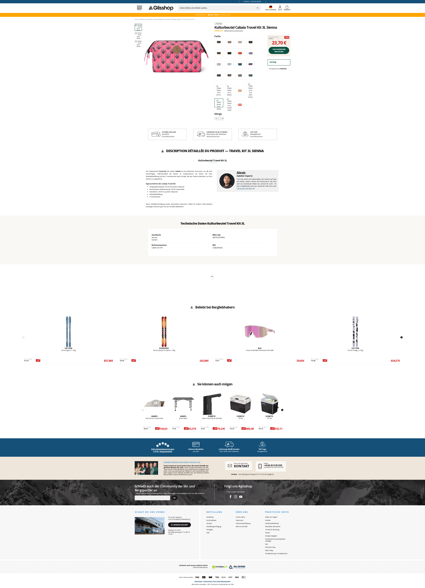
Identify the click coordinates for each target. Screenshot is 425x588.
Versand (209, 523)
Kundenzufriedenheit (272, 523)
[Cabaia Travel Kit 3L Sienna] (177, 58)
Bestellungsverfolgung (213, 526)
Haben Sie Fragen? (271, 517)
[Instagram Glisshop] (235, 497)
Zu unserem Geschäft (179, 525)
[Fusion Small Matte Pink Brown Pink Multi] (259, 331)
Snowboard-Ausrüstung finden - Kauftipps (275, 540)
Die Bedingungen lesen (213, 136)
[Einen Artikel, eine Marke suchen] (257, 8)
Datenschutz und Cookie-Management (217, 581)
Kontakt (267, 520)
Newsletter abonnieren (272, 526)
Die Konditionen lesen (168, 136)
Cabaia (218, 23)
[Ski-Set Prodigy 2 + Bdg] (355, 331)
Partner (267, 533)
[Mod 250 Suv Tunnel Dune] (154, 404)
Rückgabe (209, 530)
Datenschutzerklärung (243, 523)
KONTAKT (241, 466)
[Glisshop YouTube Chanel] (240, 497)
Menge (218, 114)
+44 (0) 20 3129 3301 (244, 188)
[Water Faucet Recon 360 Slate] (212, 404)
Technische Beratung (272, 530)
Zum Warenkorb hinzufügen (278, 50)
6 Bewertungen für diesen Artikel (233, 30)
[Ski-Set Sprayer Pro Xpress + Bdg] (164, 331)
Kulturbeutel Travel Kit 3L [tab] (212, 160)
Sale (266, 544)
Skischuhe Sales (270, 547)
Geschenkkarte (211, 520)
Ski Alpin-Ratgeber (271, 536)
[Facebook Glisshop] (230, 497)
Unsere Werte (240, 517)
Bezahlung (209, 517)
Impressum (239, 520)
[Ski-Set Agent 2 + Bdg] (68, 331)
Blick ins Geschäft (241, 526)
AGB (208, 533)
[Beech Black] (183, 404)
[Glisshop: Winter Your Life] (161, 8)
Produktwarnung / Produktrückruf (276, 553)
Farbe (217, 36)
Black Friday (269, 550)
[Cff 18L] (270, 404)
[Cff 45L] (241, 404)
